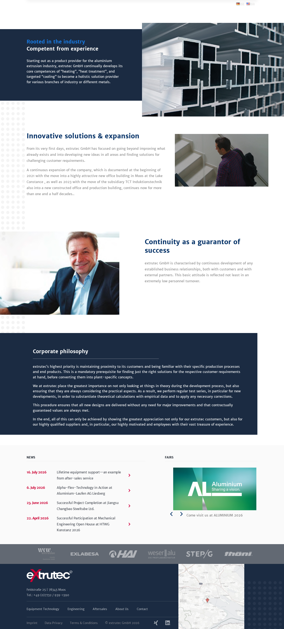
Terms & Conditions (84, 623)
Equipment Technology (43, 609)
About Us (121, 609)
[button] (30, 554)
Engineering (76, 609)
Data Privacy (54, 623)
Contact (142, 609)
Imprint (32, 623)
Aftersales (100, 609)
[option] (46, 554)
